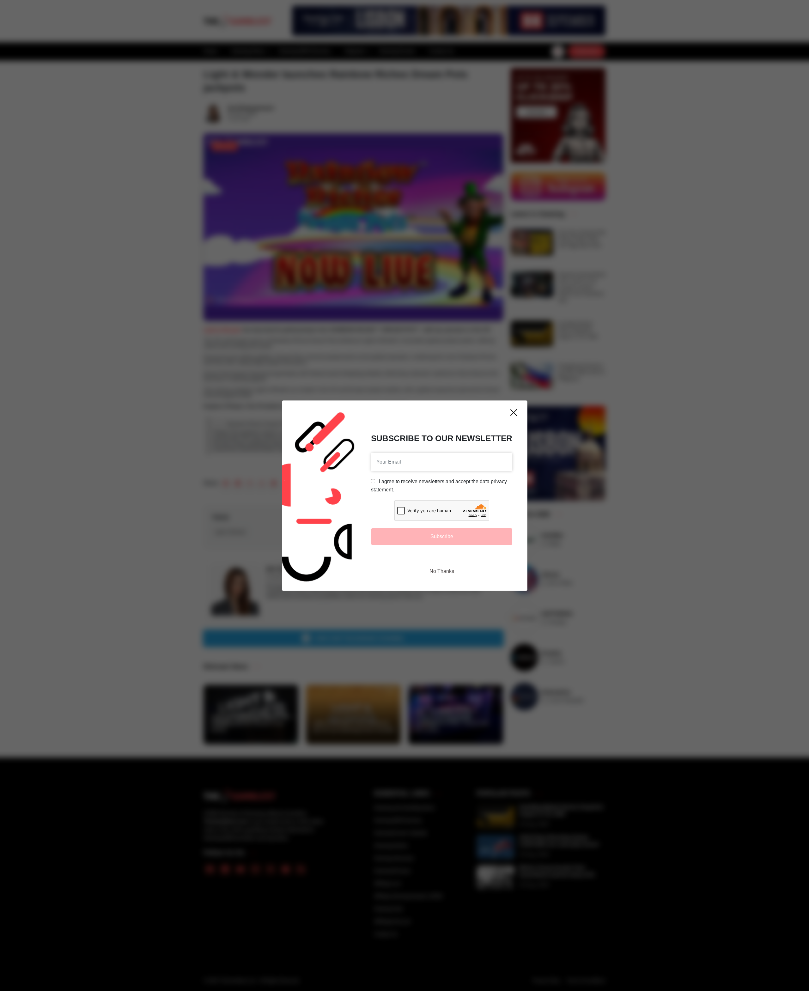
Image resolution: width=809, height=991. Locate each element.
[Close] (513, 412)
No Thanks (441, 571)
